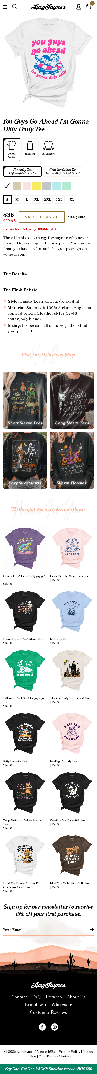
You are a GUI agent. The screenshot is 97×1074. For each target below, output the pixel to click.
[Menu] (5, 6)
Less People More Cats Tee (69, 578)
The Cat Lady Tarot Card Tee (70, 700)
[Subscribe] (89, 929)
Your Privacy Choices (55, 1056)
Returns (54, 997)
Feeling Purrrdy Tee (63, 763)
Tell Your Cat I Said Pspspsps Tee (23, 702)
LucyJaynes (25, 1051)
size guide (76, 217)
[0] (88, 8)
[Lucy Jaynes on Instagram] (54, 1027)
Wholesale (61, 1005)
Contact (19, 997)
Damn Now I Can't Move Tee (23, 641)
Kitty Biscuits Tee (15, 763)
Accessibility (46, 1051)
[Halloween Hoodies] (72, 460)
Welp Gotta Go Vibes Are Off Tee (23, 824)
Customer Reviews (48, 1012)
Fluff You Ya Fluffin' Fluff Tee (69, 885)
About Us (76, 997)
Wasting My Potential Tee (67, 822)
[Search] (14, 7)
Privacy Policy (69, 1051)
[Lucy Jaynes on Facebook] (42, 1027)
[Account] (78, 10)
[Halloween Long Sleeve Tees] (72, 400)
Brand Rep (35, 1005)
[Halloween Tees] (25, 400)
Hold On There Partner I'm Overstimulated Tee (21, 887)
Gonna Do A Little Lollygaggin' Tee (24, 580)
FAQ (36, 997)
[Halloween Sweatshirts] (25, 460)
